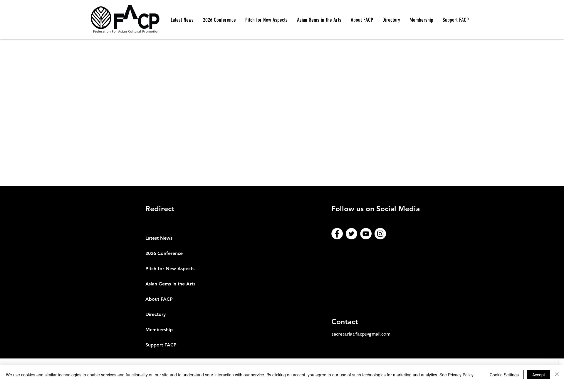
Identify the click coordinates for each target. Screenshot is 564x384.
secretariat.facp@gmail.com (360, 334)
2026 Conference (164, 253)
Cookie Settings (504, 375)
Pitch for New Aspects (169, 268)
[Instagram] (380, 233)
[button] (266, 20)
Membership (159, 329)
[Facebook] (337, 233)
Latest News (158, 238)
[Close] (556, 374)
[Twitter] (351, 233)
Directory (155, 314)
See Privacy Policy (456, 375)
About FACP (159, 299)
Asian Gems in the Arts (170, 284)
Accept (538, 375)
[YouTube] (366, 233)
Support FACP (161, 345)
